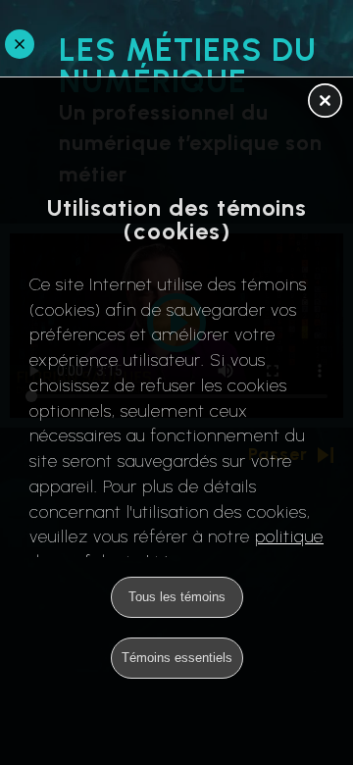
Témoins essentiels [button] (177, 657)
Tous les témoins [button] (177, 596)
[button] (325, 102)
